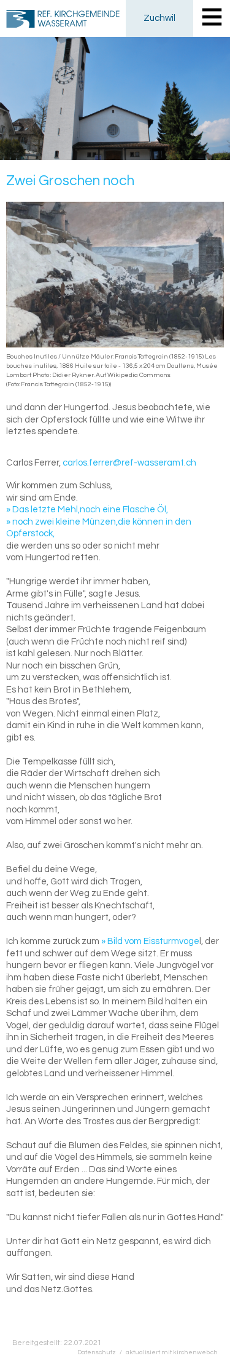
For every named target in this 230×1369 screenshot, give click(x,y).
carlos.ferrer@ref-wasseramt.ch (129, 462)
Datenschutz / (101, 1352)
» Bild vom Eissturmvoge (150, 941)
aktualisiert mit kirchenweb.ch (172, 1352)
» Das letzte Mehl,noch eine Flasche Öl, (87, 509)
